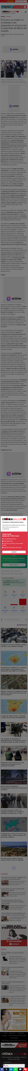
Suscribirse (14, 552)
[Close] (26, 517)
